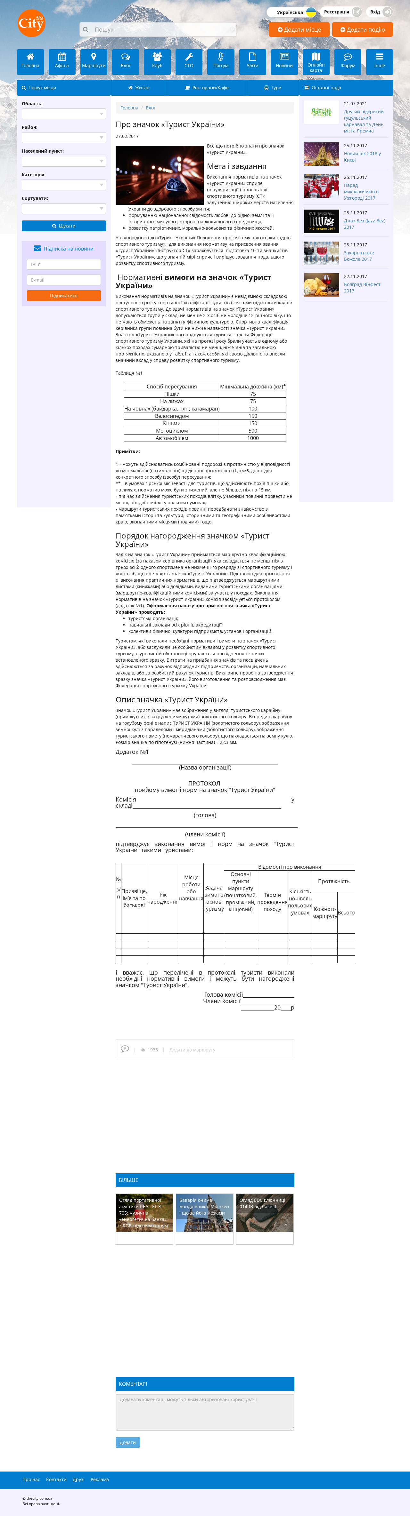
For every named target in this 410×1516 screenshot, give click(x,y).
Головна (129, 108)
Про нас (31, 1479)
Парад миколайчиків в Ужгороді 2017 (361, 191)
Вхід (375, 12)
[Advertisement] (64, 407)
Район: (29, 127)
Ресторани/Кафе (209, 87)
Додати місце (302, 29)
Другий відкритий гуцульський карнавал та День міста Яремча (364, 121)
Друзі (79, 1479)
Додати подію (365, 29)
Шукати (66, 226)
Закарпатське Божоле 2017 (359, 256)
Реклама (100, 1479)
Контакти (56, 1479)
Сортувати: (35, 198)
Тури (275, 87)
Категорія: (33, 175)
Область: (32, 103)
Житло (141, 87)
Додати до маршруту (192, 1050)
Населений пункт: (43, 151)
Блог (151, 108)
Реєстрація (336, 12)
